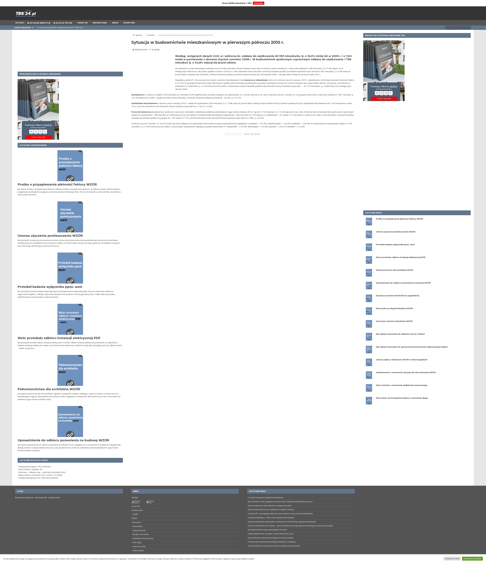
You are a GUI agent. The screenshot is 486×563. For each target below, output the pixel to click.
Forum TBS (82, 23)
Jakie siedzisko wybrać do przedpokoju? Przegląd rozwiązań (271, 509)
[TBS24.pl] (243, 13)
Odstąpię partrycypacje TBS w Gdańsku (34, 466)
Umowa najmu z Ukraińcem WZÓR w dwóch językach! (401, 360)
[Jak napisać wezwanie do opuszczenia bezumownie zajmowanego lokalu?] (369, 352)
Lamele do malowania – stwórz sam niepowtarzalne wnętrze (271, 517)
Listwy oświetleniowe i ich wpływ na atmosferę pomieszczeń (271, 534)
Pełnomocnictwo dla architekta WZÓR (49, 389)
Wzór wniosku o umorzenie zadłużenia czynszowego (401, 385)
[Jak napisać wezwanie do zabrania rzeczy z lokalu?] (369, 339)
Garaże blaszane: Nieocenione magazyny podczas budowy (270, 538)
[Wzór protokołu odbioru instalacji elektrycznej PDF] (369, 262)
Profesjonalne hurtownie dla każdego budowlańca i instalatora (272, 542)
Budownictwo (137, 526)
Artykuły (19, 23)
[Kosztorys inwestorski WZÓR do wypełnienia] (369, 300)
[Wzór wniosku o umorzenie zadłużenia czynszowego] (369, 390)
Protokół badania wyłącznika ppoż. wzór (50, 287)
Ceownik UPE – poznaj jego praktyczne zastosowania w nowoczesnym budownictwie (280, 513)
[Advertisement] (152, 72)
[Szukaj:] (458, 27)
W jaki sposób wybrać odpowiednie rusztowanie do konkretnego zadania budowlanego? (282, 521)
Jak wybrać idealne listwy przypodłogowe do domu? (267, 530)
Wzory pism (129, 23)
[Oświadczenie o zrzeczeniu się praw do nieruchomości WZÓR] (369, 377)
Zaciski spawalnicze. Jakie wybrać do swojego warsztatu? (270, 505)
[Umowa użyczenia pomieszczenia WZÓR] (369, 237)
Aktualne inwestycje (40, 23)
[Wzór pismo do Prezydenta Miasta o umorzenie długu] (369, 403)
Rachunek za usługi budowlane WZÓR (394, 308)
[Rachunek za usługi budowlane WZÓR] (369, 313)
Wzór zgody (136, 542)
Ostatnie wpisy (373, 213)
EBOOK (115, 23)
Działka (135, 514)
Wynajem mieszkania (140, 534)
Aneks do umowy (139, 546)
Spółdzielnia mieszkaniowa (142, 538)
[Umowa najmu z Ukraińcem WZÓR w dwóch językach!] (369, 364)
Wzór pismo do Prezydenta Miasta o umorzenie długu (402, 398)
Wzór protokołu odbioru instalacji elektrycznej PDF (59, 338)
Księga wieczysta (138, 530)
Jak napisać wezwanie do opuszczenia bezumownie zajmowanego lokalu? (412, 347)
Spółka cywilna (138, 550)
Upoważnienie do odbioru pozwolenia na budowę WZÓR (63, 440)
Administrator (141, 49)
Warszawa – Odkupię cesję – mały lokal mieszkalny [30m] (41, 472)
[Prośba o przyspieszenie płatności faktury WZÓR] (369, 224)
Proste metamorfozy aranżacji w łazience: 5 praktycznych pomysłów (274, 546)
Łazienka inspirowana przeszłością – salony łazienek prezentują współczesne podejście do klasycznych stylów (290, 526)
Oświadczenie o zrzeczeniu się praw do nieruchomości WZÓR (406, 372)
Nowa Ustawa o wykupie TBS (30, 469)
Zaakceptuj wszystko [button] (472, 558)
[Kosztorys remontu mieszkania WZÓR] (369, 326)
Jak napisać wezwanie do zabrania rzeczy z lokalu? (400, 334)
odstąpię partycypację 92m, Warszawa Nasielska (38, 478)
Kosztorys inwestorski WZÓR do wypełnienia (397, 296)
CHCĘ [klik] (258, 3)
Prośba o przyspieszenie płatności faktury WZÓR (57, 184)
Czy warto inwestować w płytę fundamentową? (266, 497)
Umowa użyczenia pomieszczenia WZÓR (50, 235)
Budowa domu (100, 23)
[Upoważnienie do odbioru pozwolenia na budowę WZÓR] (369, 288)
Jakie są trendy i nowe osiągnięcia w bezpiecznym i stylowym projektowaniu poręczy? (280, 501)
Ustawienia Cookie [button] (452, 558)
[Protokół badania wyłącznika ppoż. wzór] (369, 249)
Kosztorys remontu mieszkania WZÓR (394, 321)
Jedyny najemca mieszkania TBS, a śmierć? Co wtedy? (40, 475)
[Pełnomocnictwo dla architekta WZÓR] (369, 275)
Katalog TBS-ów (64, 23)
